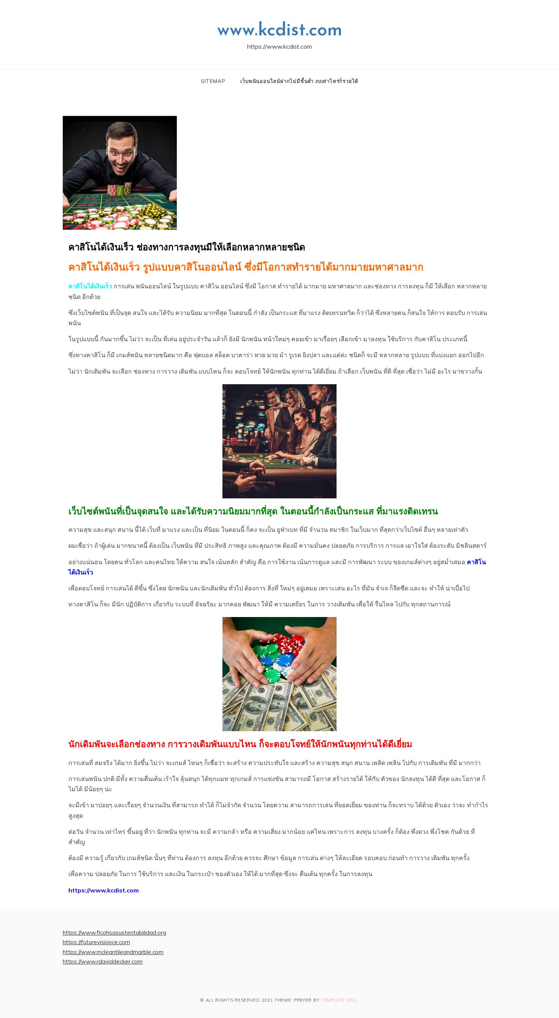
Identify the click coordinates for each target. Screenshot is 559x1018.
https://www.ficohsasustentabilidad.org (114, 932)
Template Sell (339, 1000)
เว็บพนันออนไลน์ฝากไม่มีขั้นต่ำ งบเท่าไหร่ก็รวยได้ (299, 81)
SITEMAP (213, 81)
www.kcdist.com (279, 31)
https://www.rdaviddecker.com (103, 961)
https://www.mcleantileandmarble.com (113, 952)
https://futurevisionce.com (96, 942)
